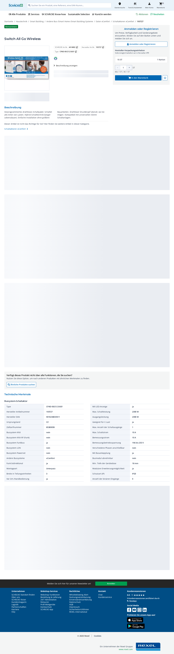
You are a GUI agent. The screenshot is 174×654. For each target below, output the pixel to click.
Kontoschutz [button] (46, 607)
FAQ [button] (13, 612)
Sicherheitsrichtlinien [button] (79, 609)
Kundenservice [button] (105, 597)
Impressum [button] (74, 607)
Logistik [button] (15, 604)
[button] (56, 58)
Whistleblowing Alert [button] (78, 595)
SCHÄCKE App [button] (47, 609)
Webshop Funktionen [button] (50, 595)
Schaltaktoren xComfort (123, 21)
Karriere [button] (15, 609)
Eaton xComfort (103, 21)
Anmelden (111, 583)
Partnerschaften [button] (19, 607)
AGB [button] (71, 604)
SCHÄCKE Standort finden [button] (23, 595)
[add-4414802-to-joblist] (165, 77)
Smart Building (37, 21)
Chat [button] (100, 595)
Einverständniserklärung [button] (80, 599)
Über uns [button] (16, 597)
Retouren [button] (45, 602)
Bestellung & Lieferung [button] (51, 597)
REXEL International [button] (78, 612)
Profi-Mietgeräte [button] (48, 604)
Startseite (8, 21)
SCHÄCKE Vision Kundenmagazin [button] (19, 600)
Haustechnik (21, 21)
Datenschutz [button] (75, 602)
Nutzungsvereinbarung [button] (80, 597)
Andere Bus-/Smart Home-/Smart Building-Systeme (69, 21)
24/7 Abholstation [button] (49, 599)
